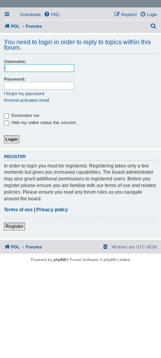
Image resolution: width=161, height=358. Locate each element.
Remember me (24, 115)
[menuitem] (27, 14)
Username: (15, 61)
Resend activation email (26, 100)
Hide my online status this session (43, 122)
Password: (15, 79)
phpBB (60, 259)
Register (14, 226)
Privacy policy (52, 209)
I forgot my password (24, 93)
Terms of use (18, 209)
